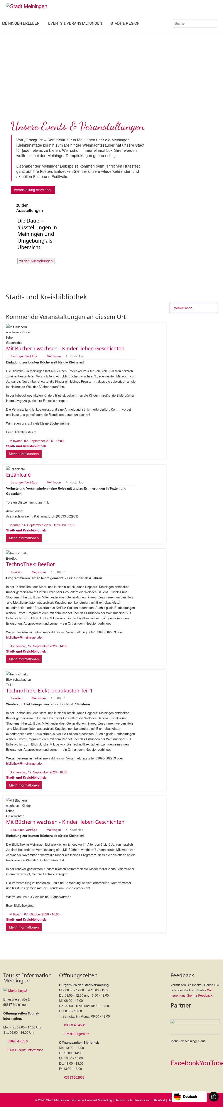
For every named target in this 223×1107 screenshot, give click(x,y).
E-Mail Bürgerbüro (76, 1033)
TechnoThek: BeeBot (30, 564)
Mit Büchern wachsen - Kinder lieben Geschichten (65, 348)
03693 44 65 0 (18, 1041)
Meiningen (54, 356)
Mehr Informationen (24, 453)
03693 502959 (74, 1077)
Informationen (183, 307)
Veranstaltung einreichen (33, 189)
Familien (17, 572)
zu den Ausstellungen (36, 260)
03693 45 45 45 (75, 1025)
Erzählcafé (18, 474)
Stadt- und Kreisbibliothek (26, 446)
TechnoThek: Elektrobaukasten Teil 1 (49, 690)
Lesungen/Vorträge (24, 356)
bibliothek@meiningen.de (24, 637)
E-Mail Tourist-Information (25, 1049)
